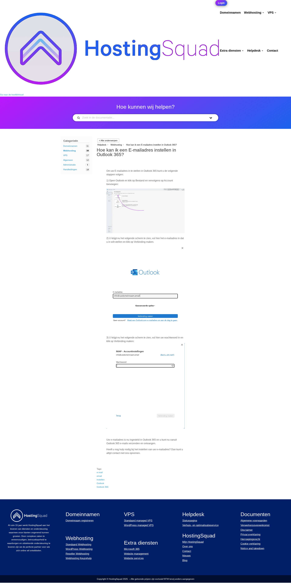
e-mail (100, 472)
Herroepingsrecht (250, 539)
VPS (271, 13)
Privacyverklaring (250, 534)
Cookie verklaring (250, 543)
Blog (184, 560)
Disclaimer (247, 530)
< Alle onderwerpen (108, 140)
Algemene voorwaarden (254, 520)
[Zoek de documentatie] (78, 117)
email (99, 476)
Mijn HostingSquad (193, 541)
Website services (134, 558)
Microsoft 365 (131, 549)
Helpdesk (254, 51)
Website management (136, 553)
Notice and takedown (252, 548)
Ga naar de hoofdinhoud (11, 94)
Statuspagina (189, 520)
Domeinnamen (230, 13)
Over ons (187, 546)
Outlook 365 (102, 487)
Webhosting (252, 13)
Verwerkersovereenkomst (255, 525)
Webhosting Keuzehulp (79, 558)
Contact (272, 51)
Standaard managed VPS (138, 520)
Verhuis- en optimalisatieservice (200, 525)
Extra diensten (230, 51)
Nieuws (186, 555)
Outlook (100, 483)
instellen (101, 479)
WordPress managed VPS (139, 525)
